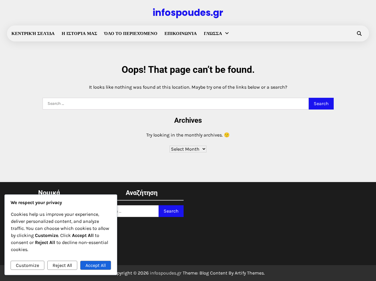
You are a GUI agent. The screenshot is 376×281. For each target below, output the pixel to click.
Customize (27, 265)
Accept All (95, 265)
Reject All (62, 265)
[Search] (359, 33)
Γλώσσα (213, 33)
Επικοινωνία (180, 33)
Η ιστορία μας (79, 33)
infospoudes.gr (188, 12)
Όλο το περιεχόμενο (130, 33)
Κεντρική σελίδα (33, 33)
